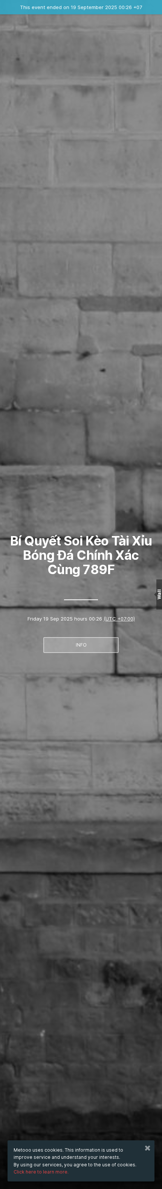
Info (81, 645)
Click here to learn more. (41, 1172)
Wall (159, 595)
